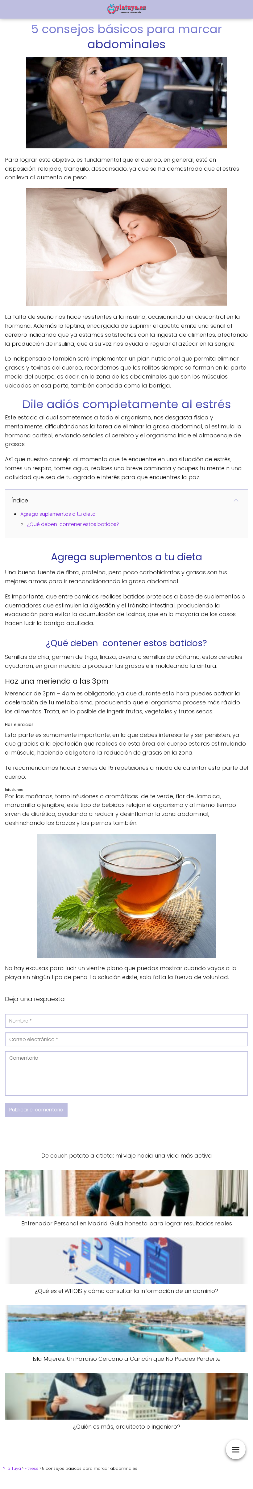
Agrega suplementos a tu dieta (58, 514)
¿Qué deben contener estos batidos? (73, 524)
